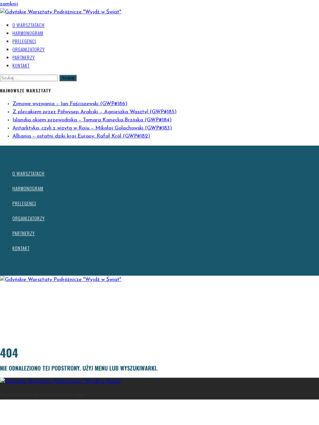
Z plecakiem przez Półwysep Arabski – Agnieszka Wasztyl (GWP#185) (94, 111)
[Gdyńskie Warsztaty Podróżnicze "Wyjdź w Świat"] (60, 12)
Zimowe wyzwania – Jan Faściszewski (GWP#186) (69, 103)
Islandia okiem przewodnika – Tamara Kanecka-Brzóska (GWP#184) (92, 120)
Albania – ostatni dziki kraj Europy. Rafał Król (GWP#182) (81, 136)
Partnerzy (23, 57)
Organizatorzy (28, 49)
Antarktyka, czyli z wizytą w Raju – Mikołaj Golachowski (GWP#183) (92, 128)
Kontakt (21, 65)
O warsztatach (28, 24)
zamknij (9, 4)
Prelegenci (24, 41)
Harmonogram (27, 33)
